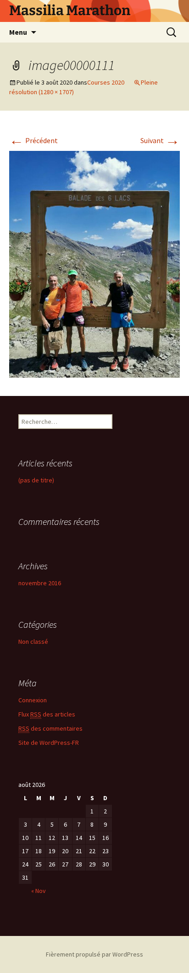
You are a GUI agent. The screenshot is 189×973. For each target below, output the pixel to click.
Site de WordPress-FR (48, 742)
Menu (18, 32)
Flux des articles (46, 714)
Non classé (33, 641)
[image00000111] (94, 263)
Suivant (160, 140)
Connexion (32, 700)
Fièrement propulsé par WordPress (94, 954)
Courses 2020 (105, 82)
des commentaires (50, 728)
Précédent (33, 140)
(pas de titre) (36, 480)
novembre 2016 (39, 583)
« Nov (38, 891)
